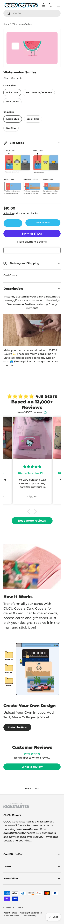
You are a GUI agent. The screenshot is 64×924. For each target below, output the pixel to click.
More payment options (32, 241)
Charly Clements (12, 78)
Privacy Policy (29, 916)
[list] (32, 48)
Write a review (32, 766)
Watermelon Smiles (22, 24)
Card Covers (10, 275)
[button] (29, 511)
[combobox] (32, 13)
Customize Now (17, 727)
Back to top (32, 788)
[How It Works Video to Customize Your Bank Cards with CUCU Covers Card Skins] (32, 330)
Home (6, 24)
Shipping (8, 213)
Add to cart (43, 222)
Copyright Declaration (31, 913)
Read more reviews (32, 520)
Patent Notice (10, 913)
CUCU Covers (16, 907)
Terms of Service (11, 916)
